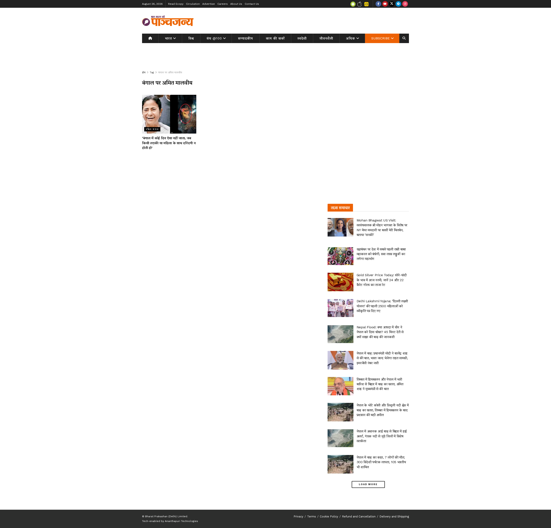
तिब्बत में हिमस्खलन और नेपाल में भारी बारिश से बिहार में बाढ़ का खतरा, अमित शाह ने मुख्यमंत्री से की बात (380, 384)
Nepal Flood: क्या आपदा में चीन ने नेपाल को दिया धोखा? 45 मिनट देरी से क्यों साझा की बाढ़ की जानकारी (380, 332)
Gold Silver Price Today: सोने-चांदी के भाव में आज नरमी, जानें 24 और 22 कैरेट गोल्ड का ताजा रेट (382, 280)
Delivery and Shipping (394, 516)
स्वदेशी (302, 38)
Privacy (298, 516)
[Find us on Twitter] (392, 4)
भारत (168, 38)
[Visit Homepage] (168, 20)
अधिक (350, 38)
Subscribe (380, 38)
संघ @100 (214, 38)
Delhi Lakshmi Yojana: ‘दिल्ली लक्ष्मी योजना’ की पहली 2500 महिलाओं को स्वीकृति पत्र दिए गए (382, 306)
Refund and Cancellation (359, 516)
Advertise (208, 3)
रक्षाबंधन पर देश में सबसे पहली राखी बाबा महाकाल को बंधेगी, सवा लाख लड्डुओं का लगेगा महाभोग (381, 254)
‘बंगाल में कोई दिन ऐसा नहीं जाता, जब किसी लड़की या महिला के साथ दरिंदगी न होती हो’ (168, 143)
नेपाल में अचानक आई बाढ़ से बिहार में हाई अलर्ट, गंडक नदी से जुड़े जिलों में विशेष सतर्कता (382, 436)
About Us (236, 3)
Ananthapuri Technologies (181, 521)
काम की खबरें (275, 38)
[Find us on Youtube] (385, 4)
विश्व (191, 38)
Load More (368, 484)
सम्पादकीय (245, 38)
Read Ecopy (175, 3)
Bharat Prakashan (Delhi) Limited (166, 516)
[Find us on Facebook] (378, 4)
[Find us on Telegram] (398, 4)
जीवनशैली (326, 38)
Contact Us (252, 3)
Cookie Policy (329, 516)
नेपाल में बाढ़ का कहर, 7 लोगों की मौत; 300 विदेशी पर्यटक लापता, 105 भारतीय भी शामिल (381, 462)
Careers (222, 3)
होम (143, 72)
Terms (311, 516)
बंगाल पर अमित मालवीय (170, 72)
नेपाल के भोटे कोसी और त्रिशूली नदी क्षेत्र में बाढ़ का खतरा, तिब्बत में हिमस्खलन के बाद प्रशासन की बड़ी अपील (383, 410)
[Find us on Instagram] (405, 4)
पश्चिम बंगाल (152, 129)
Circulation (193, 3)
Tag (152, 72)
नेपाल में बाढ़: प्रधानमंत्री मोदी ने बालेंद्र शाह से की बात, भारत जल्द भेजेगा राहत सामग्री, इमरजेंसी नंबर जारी (382, 358)
